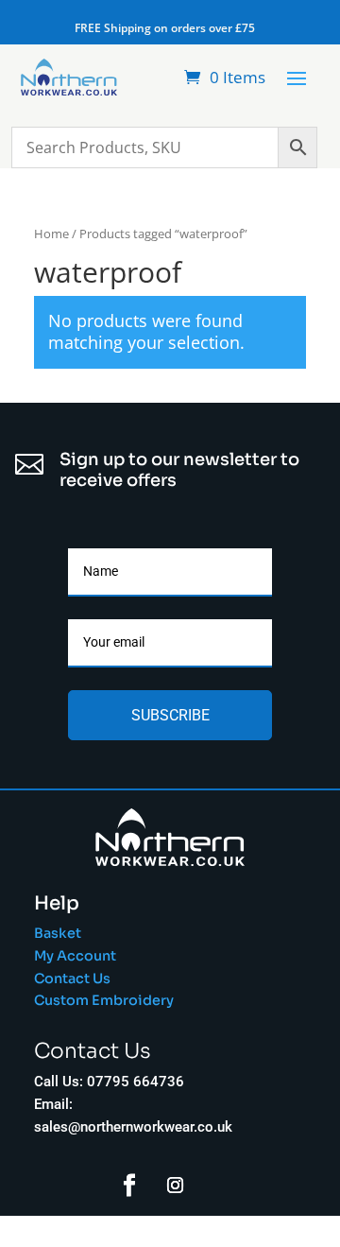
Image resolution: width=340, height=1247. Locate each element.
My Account (75, 955)
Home (51, 233)
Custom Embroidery (105, 1000)
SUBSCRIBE (170, 715)
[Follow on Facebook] (129, 1185)
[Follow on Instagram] (176, 1185)
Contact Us (72, 978)
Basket (57, 933)
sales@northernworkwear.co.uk (133, 1126)
